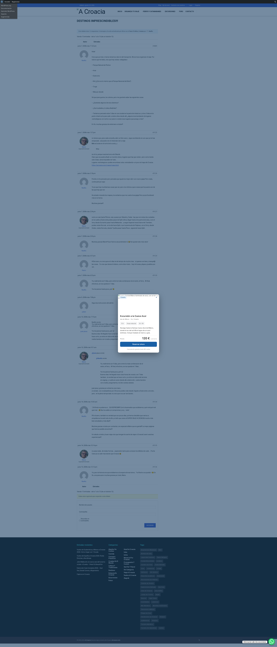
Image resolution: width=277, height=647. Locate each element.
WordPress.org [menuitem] (6, 5)
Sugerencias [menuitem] (5, 17)
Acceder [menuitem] (7, 2)
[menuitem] (2, 1)
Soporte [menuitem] (3, 14)
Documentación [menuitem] (6, 8)
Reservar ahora (138, 344)
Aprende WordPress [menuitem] (8, 11)
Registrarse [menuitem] (15, 2)
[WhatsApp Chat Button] (271, 641)
